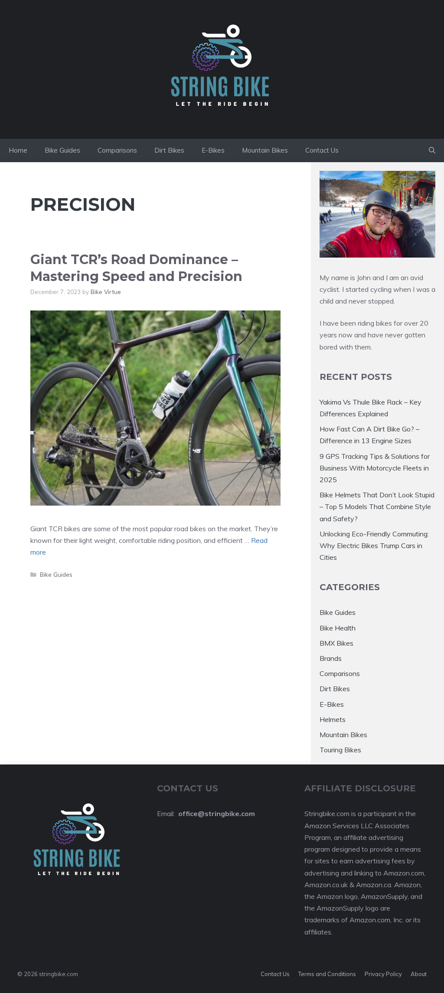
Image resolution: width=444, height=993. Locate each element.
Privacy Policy (383, 973)
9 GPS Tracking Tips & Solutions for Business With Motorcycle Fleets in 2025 (375, 468)
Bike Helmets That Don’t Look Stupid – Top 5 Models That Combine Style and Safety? (377, 506)
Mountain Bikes (265, 150)
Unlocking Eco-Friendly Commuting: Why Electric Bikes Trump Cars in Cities (374, 545)
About (419, 973)
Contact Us (322, 150)
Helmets (333, 719)
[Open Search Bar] (432, 150)
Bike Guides (62, 150)
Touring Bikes (340, 749)
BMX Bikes (336, 643)
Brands (331, 658)
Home (18, 150)
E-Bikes (213, 150)
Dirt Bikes (169, 150)
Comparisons (117, 150)
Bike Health (338, 628)
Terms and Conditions (327, 973)
